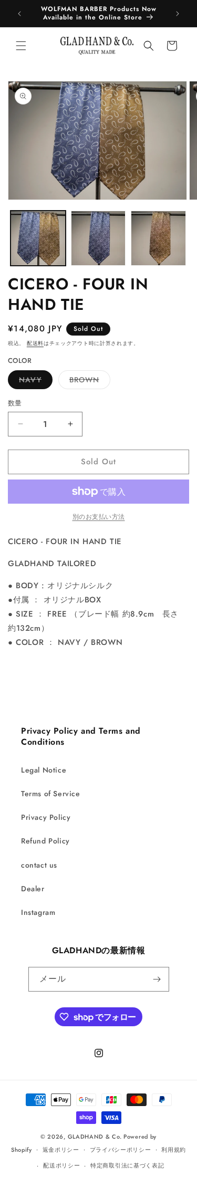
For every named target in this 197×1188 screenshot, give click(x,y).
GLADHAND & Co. (95, 1136)
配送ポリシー (61, 1165)
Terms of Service (50, 793)
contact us (39, 865)
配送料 (35, 343)
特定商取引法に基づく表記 (127, 1165)
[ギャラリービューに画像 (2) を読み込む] (98, 238)
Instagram (38, 912)
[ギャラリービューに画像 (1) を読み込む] (38, 238)
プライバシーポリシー (120, 1149)
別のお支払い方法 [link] (98, 517)
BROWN (88, 381)
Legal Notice (43, 770)
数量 (15, 403)
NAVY (34, 381)
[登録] (157, 979)
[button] (21, 45)
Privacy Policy (45, 817)
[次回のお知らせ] (177, 13)
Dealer (33, 888)
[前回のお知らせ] (19, 13)
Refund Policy (45, 841)
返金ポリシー (61, 1149)
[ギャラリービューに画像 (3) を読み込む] (158, 238)
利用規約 (173, 1149)
